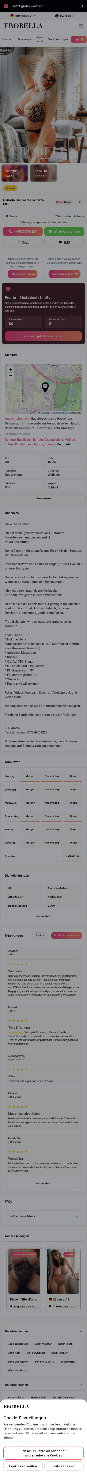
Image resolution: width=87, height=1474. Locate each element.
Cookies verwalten (23, 1466)
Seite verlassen (64, 1466)
